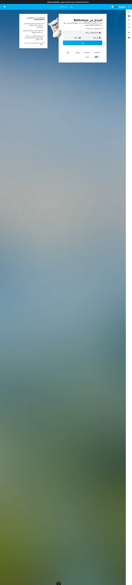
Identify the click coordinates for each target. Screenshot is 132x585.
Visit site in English (53, 2)
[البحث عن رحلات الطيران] (129, 12)
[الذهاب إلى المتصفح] (129, 27)
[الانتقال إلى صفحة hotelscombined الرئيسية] (119, 7)
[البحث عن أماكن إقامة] (129, 16)
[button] (2, 2)
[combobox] (93, 28)
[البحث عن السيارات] (129, 20)
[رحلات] (129, 32)
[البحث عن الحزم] (129, 23)
